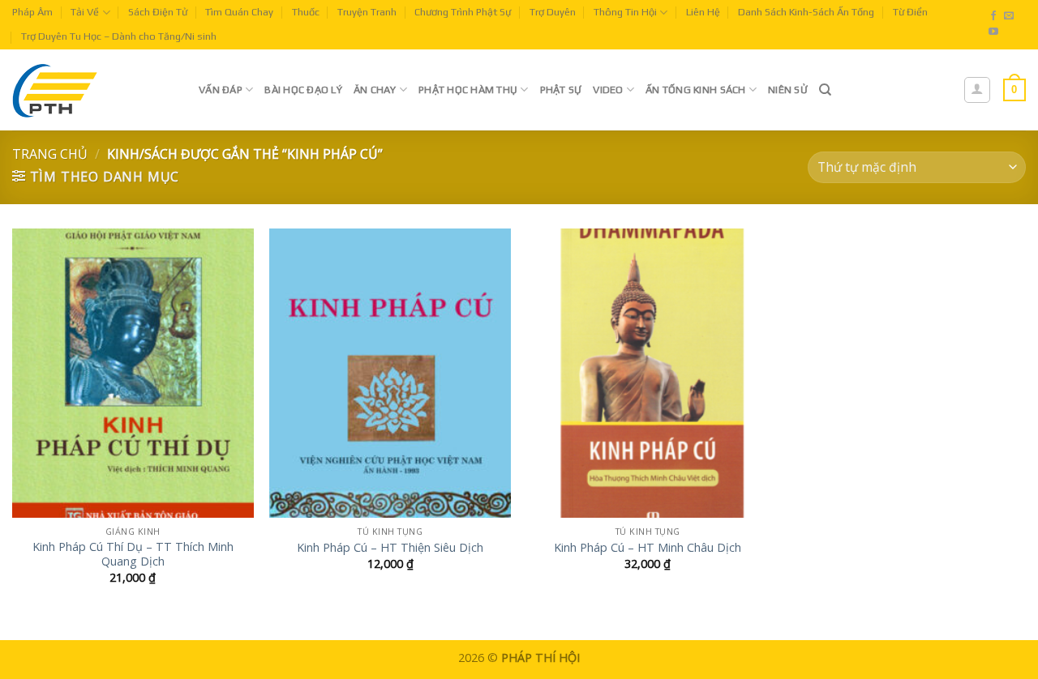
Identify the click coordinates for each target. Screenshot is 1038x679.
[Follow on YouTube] (993, 32)
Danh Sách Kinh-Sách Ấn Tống (806, 12)
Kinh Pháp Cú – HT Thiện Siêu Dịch (390, 547)
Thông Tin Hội (625, 12)
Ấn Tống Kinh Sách (695, 89)
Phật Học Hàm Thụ (467, 89)
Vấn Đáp (220, 89)
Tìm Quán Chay (239, 12)
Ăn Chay (375, 89)
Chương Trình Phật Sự (462, 12)
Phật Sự (561, 89)
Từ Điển (910, 12)
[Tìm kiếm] (825, 90)
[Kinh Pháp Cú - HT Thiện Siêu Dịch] (390, 373)
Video (608, 89)
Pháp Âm (32, 12)
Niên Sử (788, 89)
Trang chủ (50, 154)
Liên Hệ (703, 12)
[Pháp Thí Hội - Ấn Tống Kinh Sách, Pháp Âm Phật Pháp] (93, 90)
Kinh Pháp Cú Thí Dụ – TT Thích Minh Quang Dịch (133, 555)
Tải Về (85, 12)
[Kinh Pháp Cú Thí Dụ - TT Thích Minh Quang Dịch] (133, 373)
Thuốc (306, 12)
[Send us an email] (1009, 16)
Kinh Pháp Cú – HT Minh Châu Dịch (647, 547)
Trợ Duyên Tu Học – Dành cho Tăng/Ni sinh (119, 36)
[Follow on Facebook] (993, 16)
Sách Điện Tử (157, 12)
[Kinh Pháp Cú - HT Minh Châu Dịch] (648, 373)
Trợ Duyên (553, 12)
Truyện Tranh (367, 12)
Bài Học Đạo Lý (303, 89)
